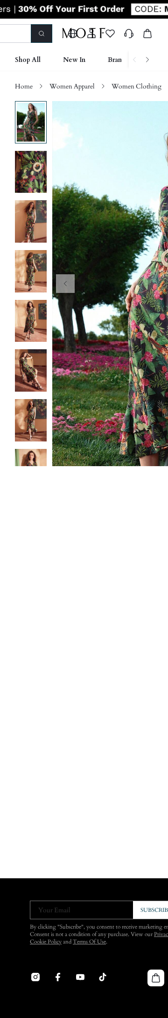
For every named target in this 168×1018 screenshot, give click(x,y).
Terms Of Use (89, 941)
